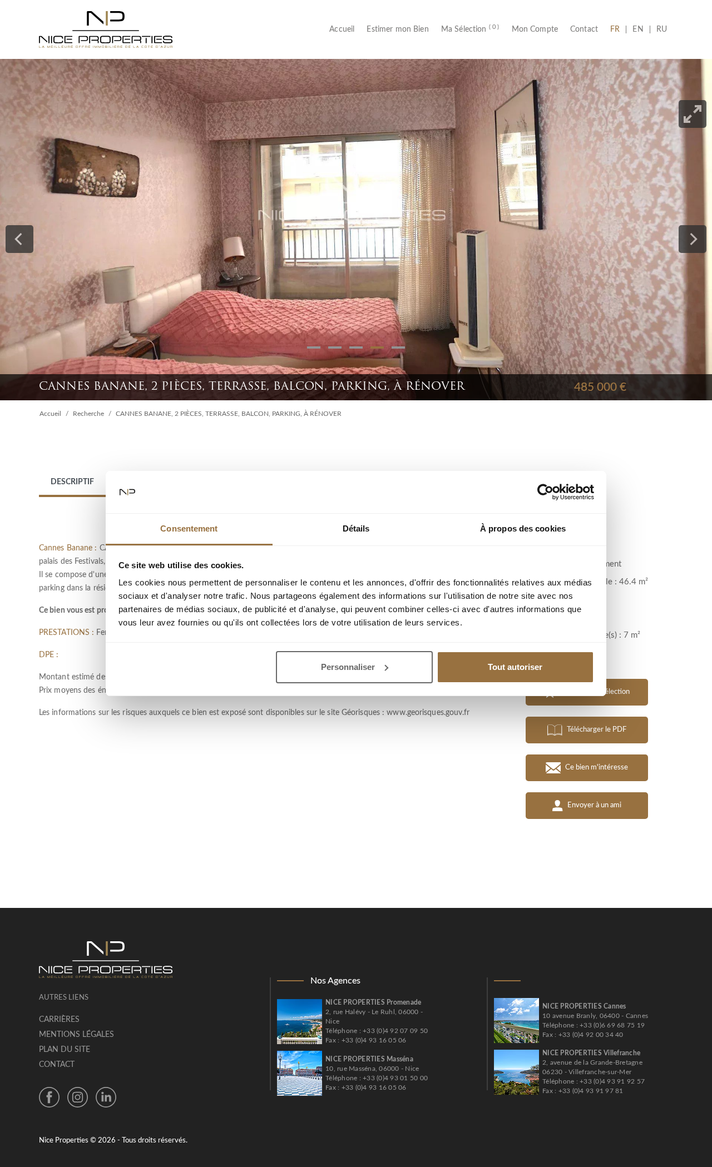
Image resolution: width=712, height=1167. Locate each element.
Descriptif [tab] (72, 482)
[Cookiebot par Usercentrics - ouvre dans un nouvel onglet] (545, 492)
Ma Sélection (470, 29)
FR (618, 29)
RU (661, 29)
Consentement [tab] (188, 528)
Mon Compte (535, 29)
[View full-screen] (692, 114)
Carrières (59, 1020)
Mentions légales (76, 1035)
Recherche (88, 413)
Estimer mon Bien (397, 29)
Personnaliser (348, 667)
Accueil (344, 29)
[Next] (692, 239)
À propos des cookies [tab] (523, 528)
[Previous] (19, 239)
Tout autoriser (515, 667)
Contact (584, 29)
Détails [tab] (356, 528)
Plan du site (64, 1050)
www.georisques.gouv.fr (428, 713)
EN (637, 29)
